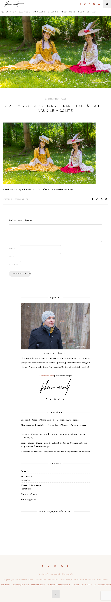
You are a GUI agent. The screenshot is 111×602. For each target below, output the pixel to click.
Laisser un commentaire (15, 199)
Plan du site (5, 584)
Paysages (25, 480)
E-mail (13, 256)
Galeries (53, 12)
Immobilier (26, 488)
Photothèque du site (20, 584)
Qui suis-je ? (8, 12)
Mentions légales (38, 584)
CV (95, 584)
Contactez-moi (46, 375)
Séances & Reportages (32, 12)
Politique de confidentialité (58, 584)
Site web (13, 264)
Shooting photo (28, 499)
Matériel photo (104, 584)
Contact (92, 12)
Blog (81, 12)
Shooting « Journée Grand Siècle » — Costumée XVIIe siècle (50, 420)
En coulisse (26, 476)
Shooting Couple (29, 494)
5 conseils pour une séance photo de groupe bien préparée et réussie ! (55, 451)
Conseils (25, 471)
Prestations (68, 12)
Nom (12, 248)
